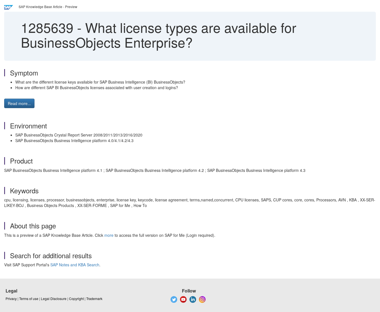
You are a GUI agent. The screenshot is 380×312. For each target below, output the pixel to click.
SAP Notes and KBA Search (74, 264)
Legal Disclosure (53, 298)
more (108, 235)
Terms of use (28, 298)
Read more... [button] (19, 103)
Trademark (94, 298)
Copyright (76, 298)
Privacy (11, 298)
